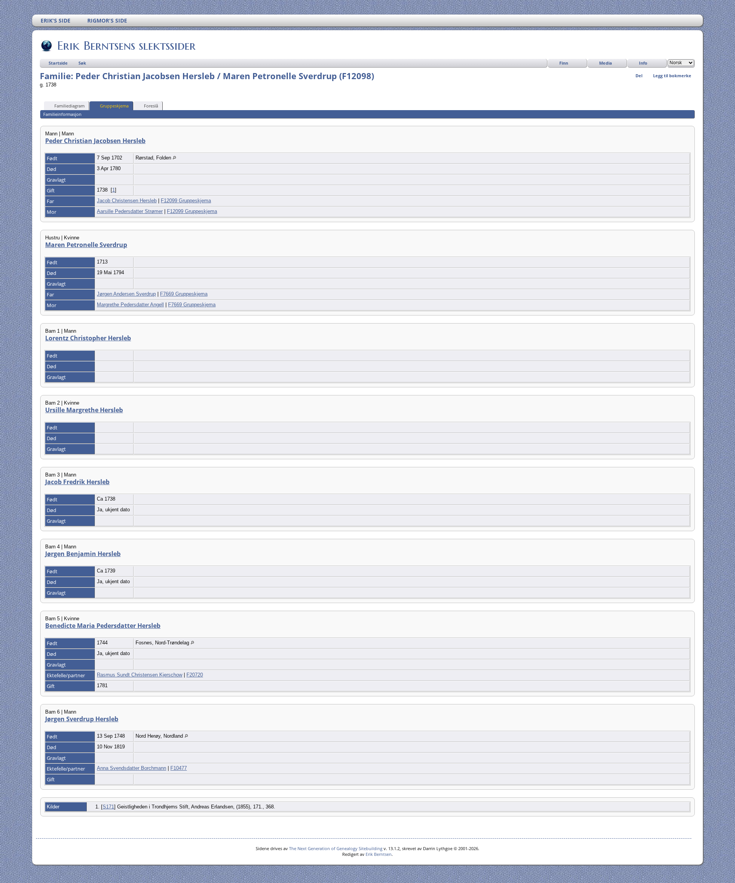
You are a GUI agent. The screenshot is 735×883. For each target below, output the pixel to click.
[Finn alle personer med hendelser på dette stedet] (174, 158)
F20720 (194, 675)
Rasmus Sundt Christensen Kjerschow (139, 675)
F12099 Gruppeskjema (186, 200)
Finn (563, 63)
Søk (82, 63)
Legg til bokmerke (672, 75)
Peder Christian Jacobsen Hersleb (95, 141)
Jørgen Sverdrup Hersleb (81, 719)
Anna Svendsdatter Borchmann (131, 768)
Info (643, 63)
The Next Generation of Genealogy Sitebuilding (335, 848)
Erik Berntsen (379, 854)
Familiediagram (69, 106)
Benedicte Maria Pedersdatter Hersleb (102, 625)
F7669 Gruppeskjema (183, 294)
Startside (58, 63)
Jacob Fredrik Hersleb (77, 482)
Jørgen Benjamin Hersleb (83, 554)
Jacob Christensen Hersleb (127, 200)
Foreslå (151, 106)
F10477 (178, 768)
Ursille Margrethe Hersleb (84, 410)
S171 (108, 807)
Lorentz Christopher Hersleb (88, 338)
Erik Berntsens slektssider (126, 45)
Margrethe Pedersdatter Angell (130, 304)
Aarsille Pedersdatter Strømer (130, 211)
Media (605, 63)
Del (638, 75)
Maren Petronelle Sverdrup (86, 245)
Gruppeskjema (114, 106)
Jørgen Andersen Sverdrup (126, 294)
